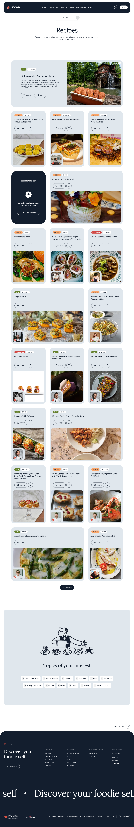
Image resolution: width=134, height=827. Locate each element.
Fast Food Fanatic (103, 685)
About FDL (93, 753)
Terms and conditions (56, 816)
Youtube (115, 760)
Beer (95, 678)
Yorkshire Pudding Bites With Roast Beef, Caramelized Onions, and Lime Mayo (27, 476)
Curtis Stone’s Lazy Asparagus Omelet (30, 536)
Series (69, 759)
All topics (70, 766)
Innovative (82, 678)
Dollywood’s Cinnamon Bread (38, 76)
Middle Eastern (52, 678)
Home (44, 7)
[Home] (13, 6)
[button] (116, 7)
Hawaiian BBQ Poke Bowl (63, 179)
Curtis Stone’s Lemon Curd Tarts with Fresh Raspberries (66, 475)
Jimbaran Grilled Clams (24, 416)
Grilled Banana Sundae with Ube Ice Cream (66, 357)
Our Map (51, 7)
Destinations (49, 762)
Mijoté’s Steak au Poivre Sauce (104, 236)
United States (125, 816)
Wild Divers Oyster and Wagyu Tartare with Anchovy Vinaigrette (66, 237)
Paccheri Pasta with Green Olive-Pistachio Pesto (105, 297)
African (51, 685)
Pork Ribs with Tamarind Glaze (104, 356)
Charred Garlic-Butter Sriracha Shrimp (69, 416)
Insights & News (73, 753)
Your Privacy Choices (88, 816)
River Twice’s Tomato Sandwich (66, 119)
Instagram (116, 753)
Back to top (119, 727)
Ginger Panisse (20, 296)
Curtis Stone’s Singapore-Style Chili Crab (104, 475)
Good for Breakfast (32, 678)
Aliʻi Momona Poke (22, 236)
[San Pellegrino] (30, 817)
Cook (28, 95)
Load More (67, 587)
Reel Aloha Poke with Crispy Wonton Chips (103, 120)
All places (48, 766)
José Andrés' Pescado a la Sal (103, 536)
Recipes (66, 18)
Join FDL (92, 756)
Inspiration (84, 7)
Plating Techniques (34, 685)
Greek (62, 685)
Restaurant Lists (62, 7)
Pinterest (115, 764)
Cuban (74, 685)
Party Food (107, 678)
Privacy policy (72, 816)
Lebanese (68, 678)
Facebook (115, 757)
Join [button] (123, 7)
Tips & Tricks (71, 762)
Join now (13, 766)
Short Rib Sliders (21, 356)
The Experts (74, 7)
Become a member (30, 212)
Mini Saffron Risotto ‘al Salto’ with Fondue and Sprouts (28, 120)
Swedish (87, 685)
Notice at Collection (106, 816)
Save (42, 95)
